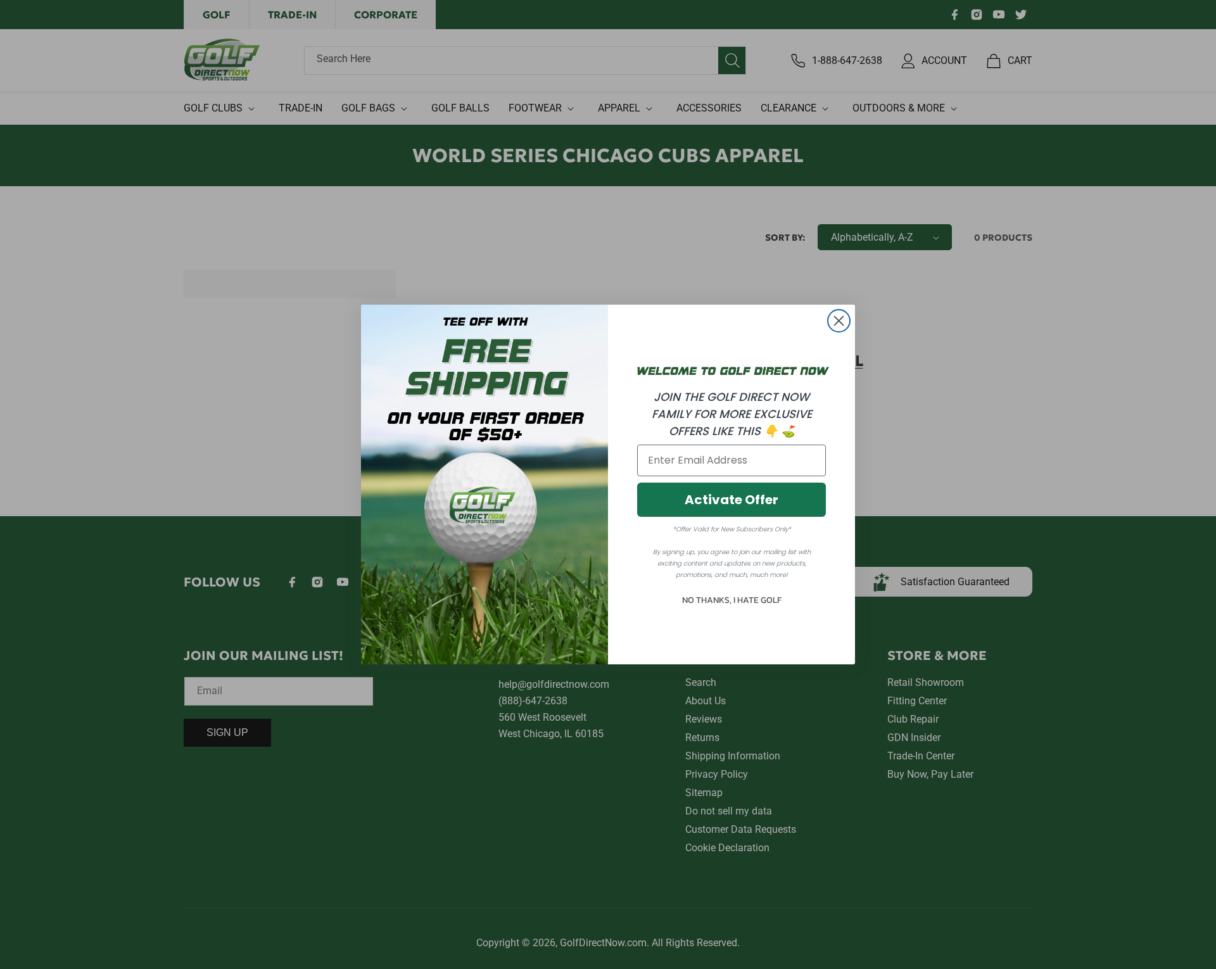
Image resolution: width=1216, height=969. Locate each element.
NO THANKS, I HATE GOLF (732, 600)
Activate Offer (731, 500)
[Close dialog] (839, 321)
